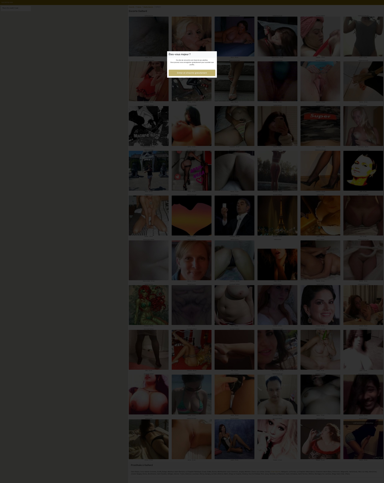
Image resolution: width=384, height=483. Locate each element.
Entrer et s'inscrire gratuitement (192, 73)
